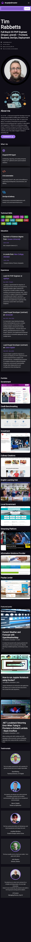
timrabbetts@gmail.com (7, 42)
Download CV (7, 136)
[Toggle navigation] (29, 2)
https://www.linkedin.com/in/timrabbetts (10, 48)
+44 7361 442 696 (6, 44)
